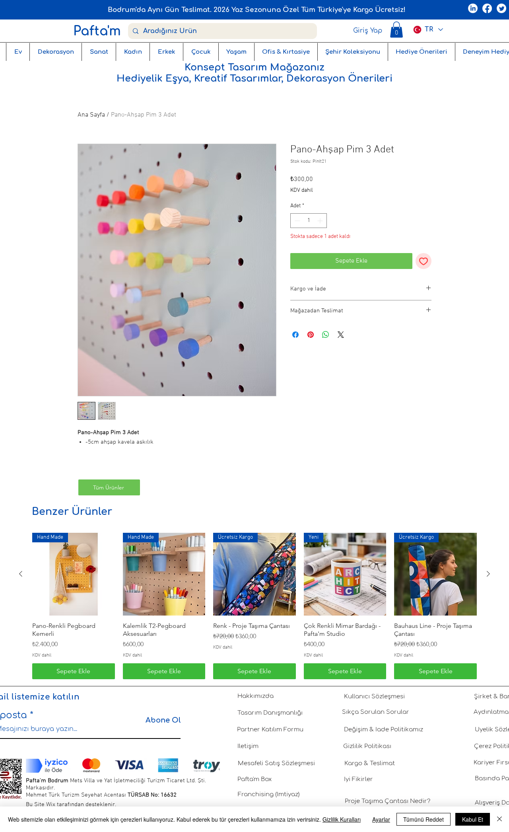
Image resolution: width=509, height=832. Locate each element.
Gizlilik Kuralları (341, 819)
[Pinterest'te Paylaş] (310, 334)
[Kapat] (499, 819)
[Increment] (321, 221)
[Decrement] (296, 221)
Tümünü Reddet (423, 819)
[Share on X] (341, 334)
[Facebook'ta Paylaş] (295, 334)
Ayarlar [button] (381, 819)
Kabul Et (472, 819)
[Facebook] (487, 8)
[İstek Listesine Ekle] (423, 261)
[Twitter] (501, 8)
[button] (396, 29)
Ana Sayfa (91, 115)
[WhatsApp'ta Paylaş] (325, 334)
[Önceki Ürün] (20, 574)
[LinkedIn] (473, 8)
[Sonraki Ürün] (488, 574)
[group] (254, 606)
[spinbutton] (308, 221)
